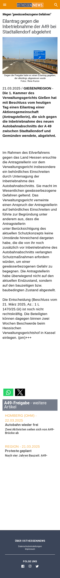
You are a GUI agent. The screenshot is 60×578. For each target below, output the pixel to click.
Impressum (30, 549)
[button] (5, 5)
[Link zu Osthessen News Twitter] (37, 567)
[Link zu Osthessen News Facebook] (23, 567)
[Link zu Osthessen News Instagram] (30, 567)
